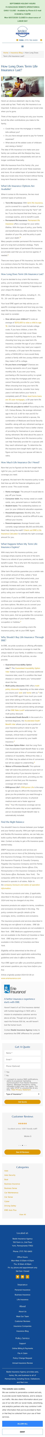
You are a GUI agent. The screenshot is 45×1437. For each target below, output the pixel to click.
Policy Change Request (22, 1358)
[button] (22, 46)
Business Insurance (22, 1295)
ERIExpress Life (27, 787)
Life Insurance (22, 1299)
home (29, 693)
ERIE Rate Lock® (17, 710)
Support (22, 1343)
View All (22, 1214)
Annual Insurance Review (22, 1363)
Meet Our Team (22, 1316)
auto (20, 693)
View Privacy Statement (21, 1090)
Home (5, 53)
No (7, 1075)
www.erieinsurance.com (11, 978)
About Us (22, 1311)
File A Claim (22, 1353)
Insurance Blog (16, 53)
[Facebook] (22, 1277)
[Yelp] (27, 1277)
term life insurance (35, 203)
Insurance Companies (22, 1326)
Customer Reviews (22, 1321)
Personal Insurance (22, 1290)
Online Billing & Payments (22, 1348)
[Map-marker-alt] (17, 1277)
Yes (7, 1072)
